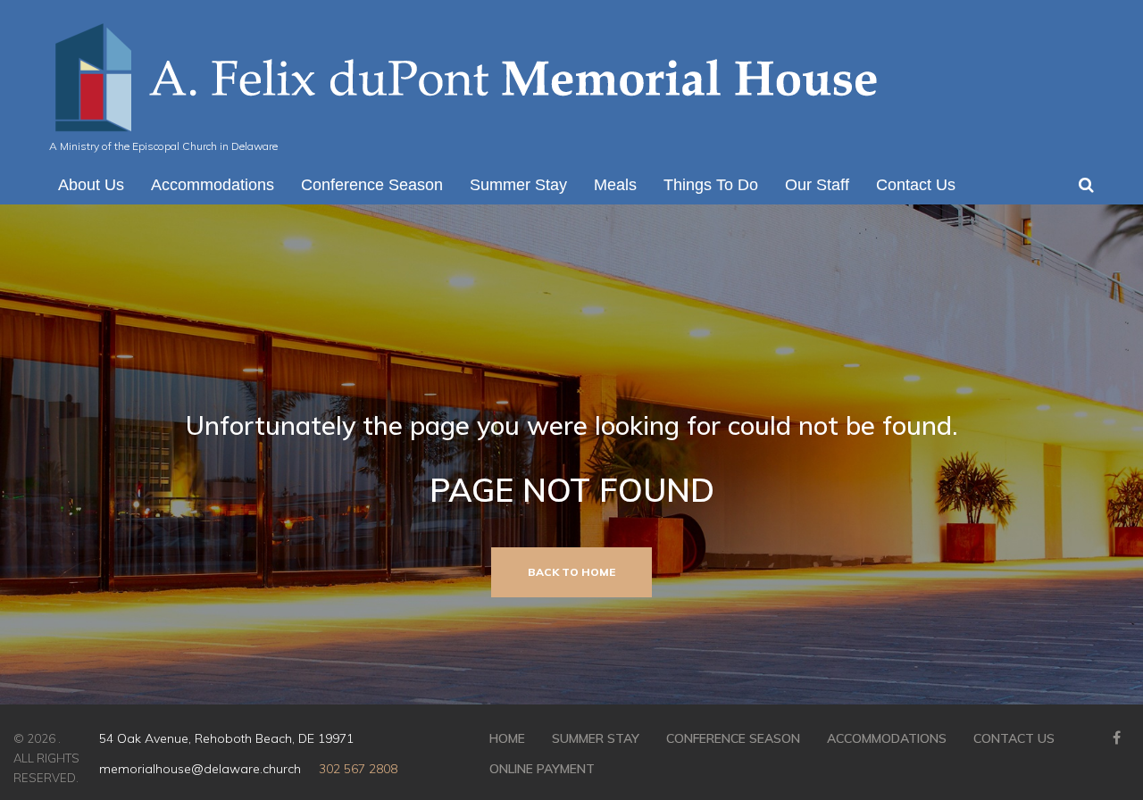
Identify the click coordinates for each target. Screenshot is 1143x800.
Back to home (571, 572)
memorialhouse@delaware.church (200, 769)
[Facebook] (1116, 737)
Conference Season (733, 738)
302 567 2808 (358, 769)
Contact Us (1014, 738)
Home (507, 738)
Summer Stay (595, 738)
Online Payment (542, 769)
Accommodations (887, 738)
